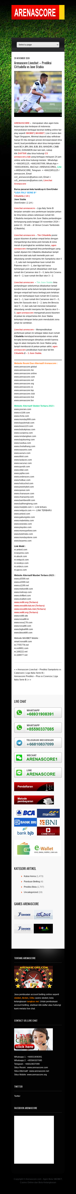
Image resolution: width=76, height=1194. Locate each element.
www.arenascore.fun (24, 400)
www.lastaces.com (23, 460)
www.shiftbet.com (22, 595)
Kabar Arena (30, 876)
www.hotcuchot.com (23, 483)
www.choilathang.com (24, 446)
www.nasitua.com (22, 443)
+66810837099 (32, 1064)
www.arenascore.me (24, 370)
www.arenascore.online (25, 373)
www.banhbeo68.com (24, 500)
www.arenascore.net (24, 380)
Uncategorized (31, 892)
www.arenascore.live (24, 397)
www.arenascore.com (24, 377)
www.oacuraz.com (23, 463)
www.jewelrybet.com (24, 487)
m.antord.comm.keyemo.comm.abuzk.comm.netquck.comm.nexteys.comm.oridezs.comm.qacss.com (21, 559)
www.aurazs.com (22, 453)
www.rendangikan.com (25, 436)
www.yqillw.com (21, 473)
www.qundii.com (22, 466)
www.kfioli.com (21, 456)
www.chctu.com (21, 416)
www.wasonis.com (23, 450)
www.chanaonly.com (24, 497)
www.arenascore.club (24, 393)
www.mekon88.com (23, 589)
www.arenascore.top (24, 390)
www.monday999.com (24, 419)
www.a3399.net (21, 582)
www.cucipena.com (23, 433)
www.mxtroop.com (23, 592)
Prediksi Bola (30, 887)
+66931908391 (34, 1057)
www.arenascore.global (25, 366)
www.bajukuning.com (24, 439)
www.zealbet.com (22, 599)
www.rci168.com (22, 412)
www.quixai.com (22, 490)
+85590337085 (34, 1060)
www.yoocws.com (22, 409)
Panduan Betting (32, 881)
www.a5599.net (21, 578)
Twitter (17, 1096)
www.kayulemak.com (24, 423)
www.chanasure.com (24, 493)
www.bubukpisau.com (24, 429)
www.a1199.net (21, 585)
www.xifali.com (21, 470)
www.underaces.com (24, 476)
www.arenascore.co (23, 387)
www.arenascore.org (24, 383)
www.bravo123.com (23, 426)
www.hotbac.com (22, 480)
